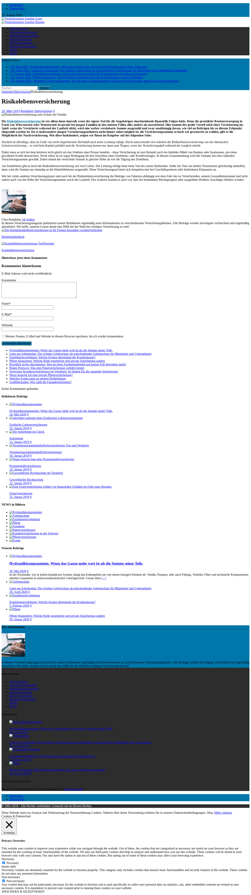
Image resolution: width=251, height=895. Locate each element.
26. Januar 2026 (19, 619)
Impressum (16, 4)
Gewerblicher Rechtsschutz (26, 479)
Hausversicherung (20, 39)
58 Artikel (28, 219)
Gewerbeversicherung (23, 32)
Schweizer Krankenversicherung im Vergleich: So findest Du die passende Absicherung (63, 371)
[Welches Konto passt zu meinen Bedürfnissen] (14, 540)
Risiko (13, 50)
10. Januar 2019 (19, 428)
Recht (13, 53)
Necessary (12, 863)
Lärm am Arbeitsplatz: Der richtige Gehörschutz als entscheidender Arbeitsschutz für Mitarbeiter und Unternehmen (80, 353)
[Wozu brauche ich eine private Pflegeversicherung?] (22, 537)
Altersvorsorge (18, 28)
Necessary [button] (8, 859)
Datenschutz (17, 8)
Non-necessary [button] (11, 877)
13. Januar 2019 (19, 442)
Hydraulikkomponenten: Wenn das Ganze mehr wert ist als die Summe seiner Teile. (61, 350)
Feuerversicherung (20, 493)
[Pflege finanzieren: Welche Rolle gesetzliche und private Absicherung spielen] (14, 522)
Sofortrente (16, 438)
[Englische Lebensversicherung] (46, 418)
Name (5, 303)
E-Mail (6, 314)
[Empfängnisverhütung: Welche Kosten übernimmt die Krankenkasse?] (24, 519)
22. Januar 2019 (19, 483)
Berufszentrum (74, 789)
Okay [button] (210, 812)
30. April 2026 (18, 592)
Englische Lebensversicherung (28, 424)
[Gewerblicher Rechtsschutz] (36, 473)
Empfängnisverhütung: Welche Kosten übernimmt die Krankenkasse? (52, 357)
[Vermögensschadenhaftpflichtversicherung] (49, 445)
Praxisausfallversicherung (25, 466)
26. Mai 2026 (17, 414)
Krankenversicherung (22, 46)
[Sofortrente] (26, 431)
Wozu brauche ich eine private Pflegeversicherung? (41, 375)
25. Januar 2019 (19, 497)
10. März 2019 (11, 111)
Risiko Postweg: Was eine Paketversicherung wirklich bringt (46, 368)
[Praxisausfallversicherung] (41, 459)
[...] (104, 578)
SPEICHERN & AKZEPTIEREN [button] (23, 891)
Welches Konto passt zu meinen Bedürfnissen (37, 378)
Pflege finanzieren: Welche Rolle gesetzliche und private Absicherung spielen (57, 361)
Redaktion (27, 111)
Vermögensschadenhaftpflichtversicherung (35, 452)
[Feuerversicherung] (60, 486)
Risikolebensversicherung (24, 121)
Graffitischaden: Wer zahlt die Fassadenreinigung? (40, 382)
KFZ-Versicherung (21, 43)
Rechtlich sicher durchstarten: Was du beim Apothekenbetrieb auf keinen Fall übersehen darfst (67, 364)
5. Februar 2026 (19, 605)
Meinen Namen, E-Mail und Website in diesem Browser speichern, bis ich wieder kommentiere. (64, 336)
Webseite (7, 325)
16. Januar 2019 (19, 455)
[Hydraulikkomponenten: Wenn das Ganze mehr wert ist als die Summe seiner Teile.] (25, 404)
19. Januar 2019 (19, 469)
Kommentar (9, 280)
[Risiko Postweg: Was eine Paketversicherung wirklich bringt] (22, 530)
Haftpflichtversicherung (24, 35)
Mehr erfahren (223, 812)
